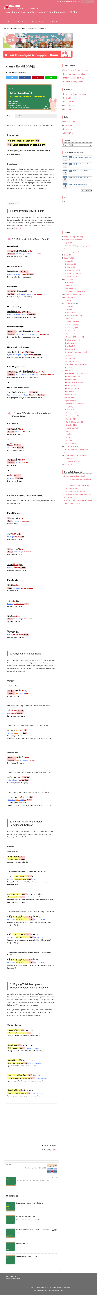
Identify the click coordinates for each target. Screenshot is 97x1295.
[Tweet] (12, 77)
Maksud (70, 398)
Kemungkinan (72, 388)
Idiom (68, 285)
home (7, 28)
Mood (69, 367)
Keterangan (71, 392)
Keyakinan (71, 395)
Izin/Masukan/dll (73, 376)
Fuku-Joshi (71, 413)
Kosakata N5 (68, 102)
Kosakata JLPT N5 (73, 276)
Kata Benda (68, 98)
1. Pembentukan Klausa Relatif (74, 476)
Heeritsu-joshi (72, 416)
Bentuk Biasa (70, 313)
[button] (10, 116)
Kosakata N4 (69, 105)
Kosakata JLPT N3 (73, 270)
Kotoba (68, 279)
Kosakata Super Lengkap (74, 74)
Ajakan (70, 370)
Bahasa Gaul (70, 282)
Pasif (69, 440)
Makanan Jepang (72, 252)
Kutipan (70, 358)
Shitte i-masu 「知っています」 (27, 1257)
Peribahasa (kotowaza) (75, 291)
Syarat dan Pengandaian (76, 364)
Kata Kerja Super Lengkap (74, 94)
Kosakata (69, 258)
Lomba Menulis (72, 461)
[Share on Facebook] (25, 77)
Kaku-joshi (71, 419)
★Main (68, 464)
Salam (68, 300)
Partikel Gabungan (75, 422)
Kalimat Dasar (71, 325)
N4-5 (9, 72)
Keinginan (71, 385)
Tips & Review (71, 446)
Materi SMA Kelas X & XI (74, 78)
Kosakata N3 (69, 109)
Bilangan (69, 261)
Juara (68, 458)
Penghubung (72, 361)
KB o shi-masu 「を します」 (26, 1216)
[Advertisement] (31, 1126)
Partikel (69, 410)
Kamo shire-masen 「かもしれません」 (30, 1203)
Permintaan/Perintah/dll (76, 404)
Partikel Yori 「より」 (24, 1243)
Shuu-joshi (71, 425)
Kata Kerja (67, 129)
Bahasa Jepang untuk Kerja (75, 237)
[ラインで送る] (51, 77)
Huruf (67, 255)
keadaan (71, 379)
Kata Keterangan (72, 340)
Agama (68, 243)
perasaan (71, 401)
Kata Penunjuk (71, 343)
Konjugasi (71, 334)
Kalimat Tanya (71, 328)
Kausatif (70, 437)
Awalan (68, 310)
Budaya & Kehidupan (73, 240)
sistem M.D (19, 228)
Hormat (69, 319)
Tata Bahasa (16, 28)
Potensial (71, 443)
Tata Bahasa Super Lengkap (75, 70)
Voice (68, 434)
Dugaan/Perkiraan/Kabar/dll (77, 373)
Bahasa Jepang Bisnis (73, 81)
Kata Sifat (67, 125)
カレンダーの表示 (86, 190)
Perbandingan (71, 428)
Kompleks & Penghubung (30, 28)
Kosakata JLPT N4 (73, 273)
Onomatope (70, 288)
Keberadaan (70, 349)
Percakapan (70, 297)
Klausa (44, 28)
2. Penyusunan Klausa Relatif (74, 491)
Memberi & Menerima (75, 337)
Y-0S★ (54, 1150)
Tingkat (70, 407)
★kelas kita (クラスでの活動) (76, 455)
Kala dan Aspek (72, 322)
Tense (68, 431)
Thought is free (59, 1290)
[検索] (92, 1)
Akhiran (69, 306)
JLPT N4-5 (68, 133)
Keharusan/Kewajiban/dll (76, 382)
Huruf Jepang (69, 121)
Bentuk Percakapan (73, 316)
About (57, 1)
